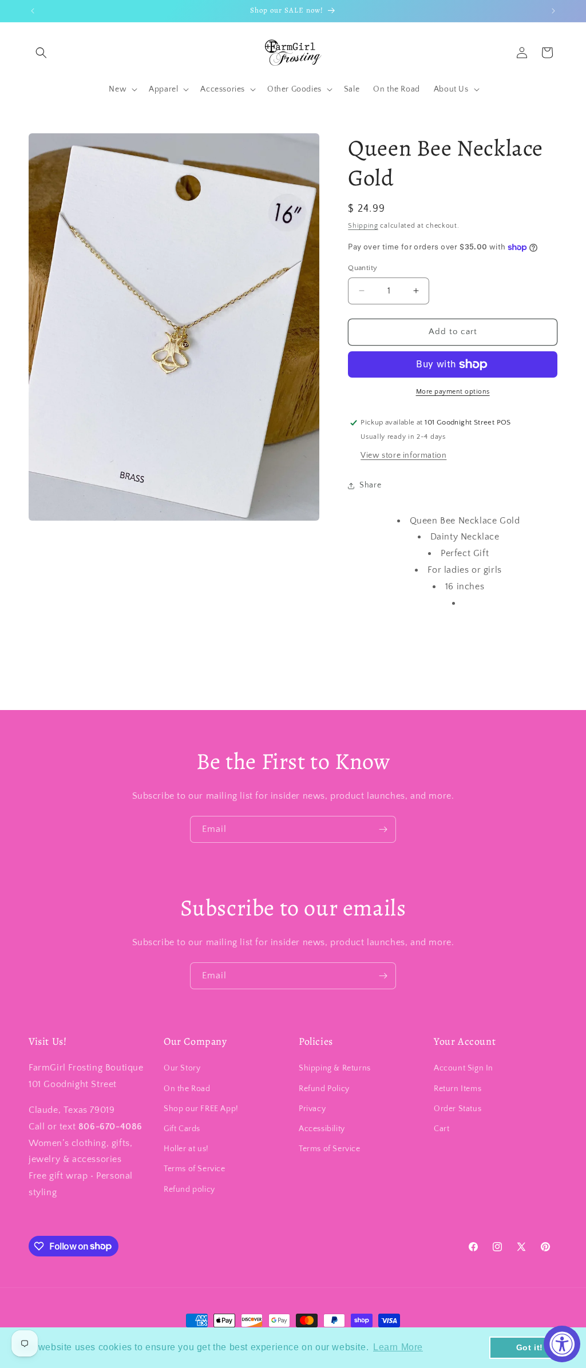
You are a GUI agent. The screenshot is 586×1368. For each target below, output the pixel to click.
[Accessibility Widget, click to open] (562, 1344)
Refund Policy (324, 1088)
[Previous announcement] (32, 11)
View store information (403, 455)
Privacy (312, 1108)
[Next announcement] (553, 11)
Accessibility (322, 1128)
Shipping (363, 225)
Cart (441, 1128)
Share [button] (370, 485)
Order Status (457, 1108)
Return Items (457, 1088)
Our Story (182, 1068)
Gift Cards (182, 1128)
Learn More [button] (398, 1347)
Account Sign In (463, 1068)
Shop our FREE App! (201, 1108)
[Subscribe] (382, 829)
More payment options (453, 391)
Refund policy (189, 1189)
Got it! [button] (529, 1347)
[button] (41, 52)
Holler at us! (186, 1148)
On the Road (187, 1088)
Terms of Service (194, 1168)
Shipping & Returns (335, 1068)
